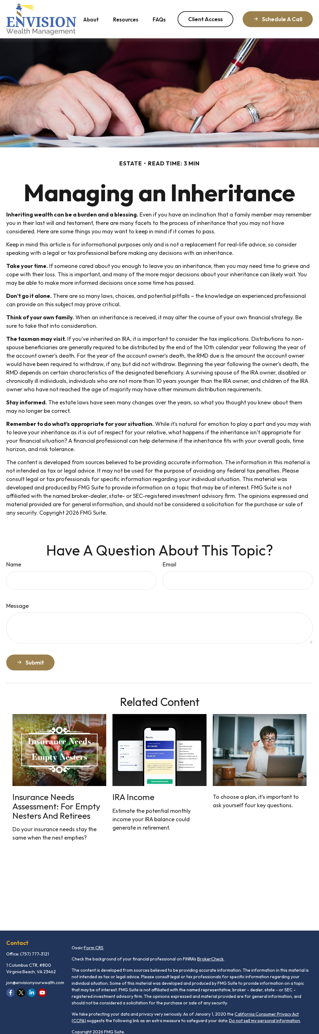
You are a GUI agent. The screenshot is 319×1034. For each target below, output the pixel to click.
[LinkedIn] (31, 993)
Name (13, 564)
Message (17, 605)
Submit (35, 662)
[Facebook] (10, 993)
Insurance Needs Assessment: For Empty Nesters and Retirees (56, 806)
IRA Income (133, 797)
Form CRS (93, 948)
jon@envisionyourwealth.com (35, 982)
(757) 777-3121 (34, 954)
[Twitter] (21, 993)
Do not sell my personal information (264, 1020)
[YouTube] (42, 993)
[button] (91, 19)
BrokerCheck (210, 959)
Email (169, 564)
